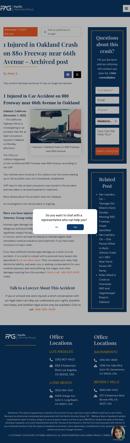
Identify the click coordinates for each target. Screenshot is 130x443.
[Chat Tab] (65, 221)
